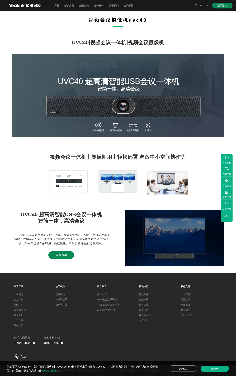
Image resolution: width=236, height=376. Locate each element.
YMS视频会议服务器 (108, 304)
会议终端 (60, 294)
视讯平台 (102, 286)
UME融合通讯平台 (107, 299)
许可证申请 (187, 315)
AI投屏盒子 (61, 299)
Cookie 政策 (49, 370)
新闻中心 (18, 304)
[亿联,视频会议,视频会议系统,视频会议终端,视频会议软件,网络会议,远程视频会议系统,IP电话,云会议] (25, 6)
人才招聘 (18, 320)
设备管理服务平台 (106, 309)
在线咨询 (61, 255)
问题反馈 (185, 299)
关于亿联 (18, 286)
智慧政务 (144, 294)
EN (201, 5)
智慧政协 (144, 299)
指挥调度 (144, 304)
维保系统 (185, 304)
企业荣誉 (18, 299)
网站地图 (18, 325)
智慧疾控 (144, 309)
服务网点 (185, 309)
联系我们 (18, 315)
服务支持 (185, 286)
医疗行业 (144, 320)
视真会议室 (145, 315)
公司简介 (18, 294)
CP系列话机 (61, 304)
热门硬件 (60, 286)
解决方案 (144, 286)
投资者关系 (20, 309)
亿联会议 (102, 294)
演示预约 (222, 5)
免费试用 (129, 5)
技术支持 (185, 294)
